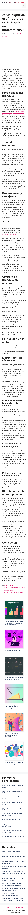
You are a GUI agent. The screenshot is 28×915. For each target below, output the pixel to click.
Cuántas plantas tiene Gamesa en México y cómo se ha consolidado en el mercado (13, 873)
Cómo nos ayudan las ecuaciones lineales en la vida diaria (13, 735)
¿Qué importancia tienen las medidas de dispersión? (14, 763)
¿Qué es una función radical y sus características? (14, 651)
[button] (20, 5)
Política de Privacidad (17, 907)
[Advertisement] (14, 54)
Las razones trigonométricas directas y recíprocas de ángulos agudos (14, 706)
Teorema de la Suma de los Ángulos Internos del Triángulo (13, 113)
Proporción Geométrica (9, 234)
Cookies (7, 907)
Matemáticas (8, 585)
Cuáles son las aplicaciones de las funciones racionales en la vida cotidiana (14, 623)
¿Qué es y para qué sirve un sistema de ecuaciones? (14, 678)
